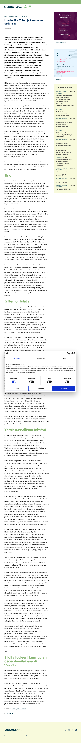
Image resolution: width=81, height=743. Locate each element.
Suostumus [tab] (17, 358)
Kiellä (17, 388)
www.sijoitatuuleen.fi (19, 709)
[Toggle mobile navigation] (75, 7)
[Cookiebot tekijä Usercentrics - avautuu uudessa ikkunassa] (68, 353)
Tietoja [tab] (64, 358)
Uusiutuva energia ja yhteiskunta (16, 16)
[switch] (31, 382)
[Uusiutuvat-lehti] (17, 6)
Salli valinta (40, 388)
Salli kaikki (64, 388)
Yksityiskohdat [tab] (40, 358)
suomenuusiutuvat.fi (71, 2)
